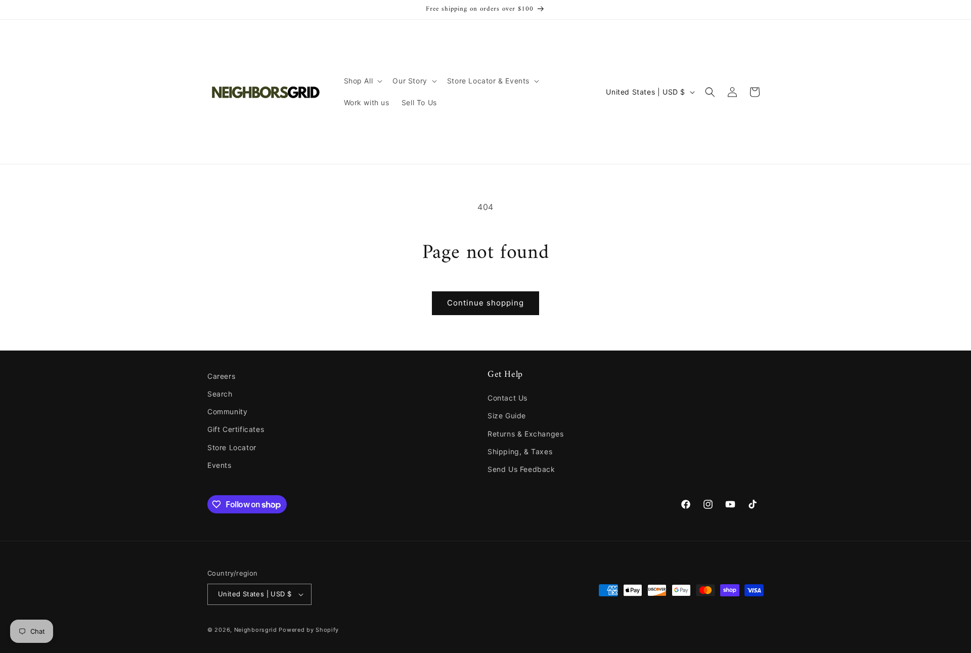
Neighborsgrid (255, 629)
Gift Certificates (235, 429)
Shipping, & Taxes (520, 451)
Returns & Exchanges (525, 433)
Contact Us (507, 398)
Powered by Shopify (309, 629)
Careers (221, 376)
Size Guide (507, 415)
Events (219, 465)
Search (220, 393)
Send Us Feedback (521, 469)
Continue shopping (485, 303)
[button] (362, 81)
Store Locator (231, 447)
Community (227, 411)
